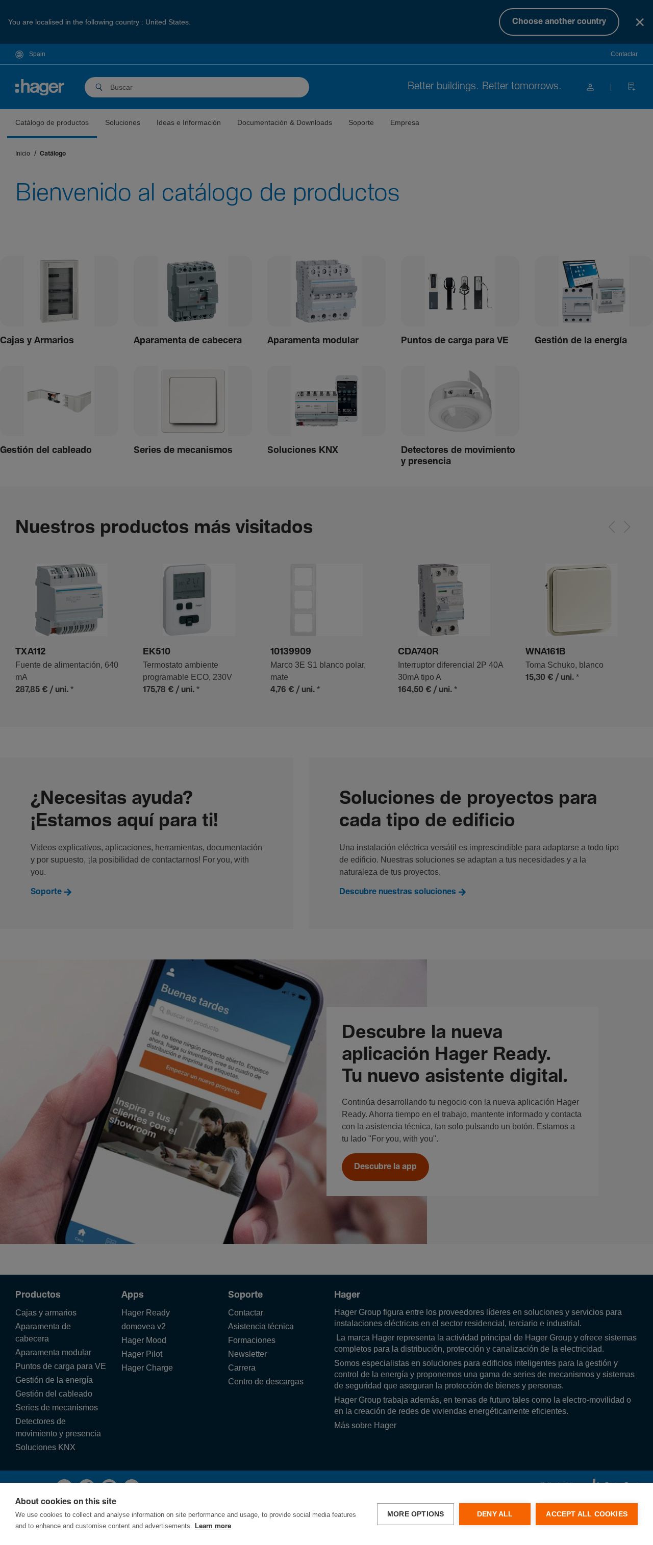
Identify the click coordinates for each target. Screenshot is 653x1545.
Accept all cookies (586, 1514)
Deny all (495, 1514)
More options (415, 1514)
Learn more (213, 1526)
